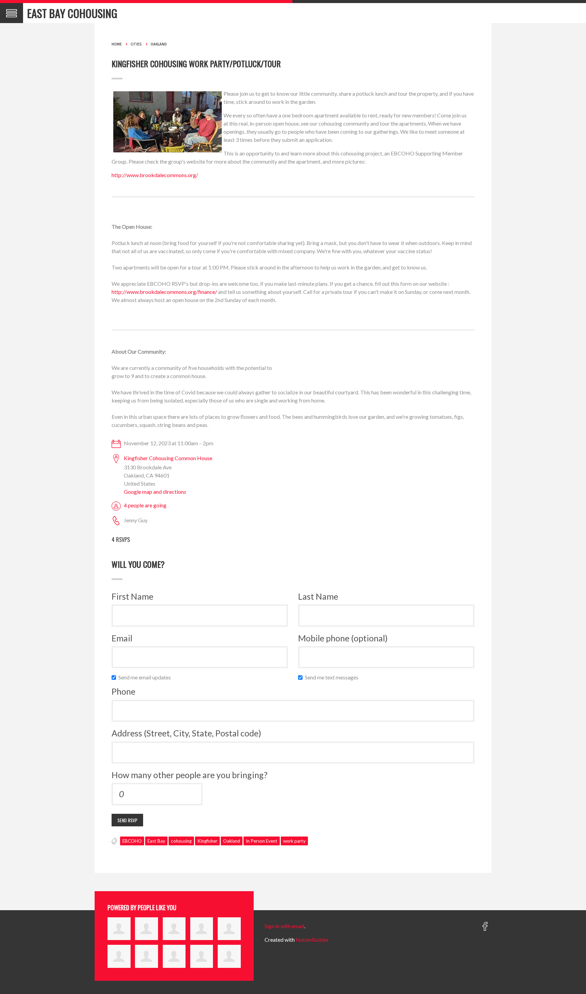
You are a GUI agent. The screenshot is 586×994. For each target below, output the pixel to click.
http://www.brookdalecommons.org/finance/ (164, 291)
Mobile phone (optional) (343, 638)
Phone (123, 691)
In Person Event (261, 841)
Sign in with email (284, 926)
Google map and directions (155, 491)
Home (117, 44)
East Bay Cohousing (72, 13)
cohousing (181, 841)
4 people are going (145, 505)
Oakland (159, 44)
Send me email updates (146, 677)
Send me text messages (333, 677)
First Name (132, 596)
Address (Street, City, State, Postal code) (186, 733)
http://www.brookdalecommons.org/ (155, 175)
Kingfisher (207, 841)
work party (294, 841)
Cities (136, 44)
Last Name (318, 596)
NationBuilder (312, 939)
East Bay (156, 841)
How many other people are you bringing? (190, 775)
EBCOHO (132, 841)
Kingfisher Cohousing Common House (168, 458)
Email (122, 638)
